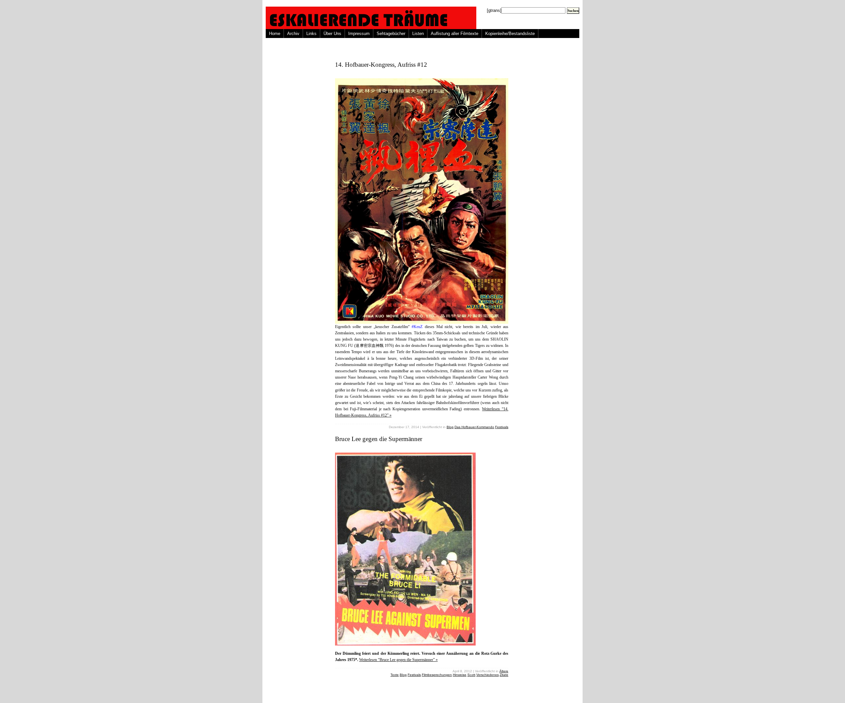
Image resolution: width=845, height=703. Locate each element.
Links (311, 33)
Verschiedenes (487, 675)
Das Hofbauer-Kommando (474, 427)
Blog (450, 427)
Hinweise (459, 675)
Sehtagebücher (391, 33)
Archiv (293, 33)
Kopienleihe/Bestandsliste (510, 33)
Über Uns (332, 33)
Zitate (504, 675)
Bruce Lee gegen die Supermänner (378, 438)
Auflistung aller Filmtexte (454, 33)
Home (274, 33)
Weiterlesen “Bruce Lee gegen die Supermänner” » (398, 659)
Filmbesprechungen (437, 675)
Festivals (501, 427)
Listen (418, 33)
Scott (471, 675)
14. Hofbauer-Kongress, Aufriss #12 (381, 64)
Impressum (359, 33)
